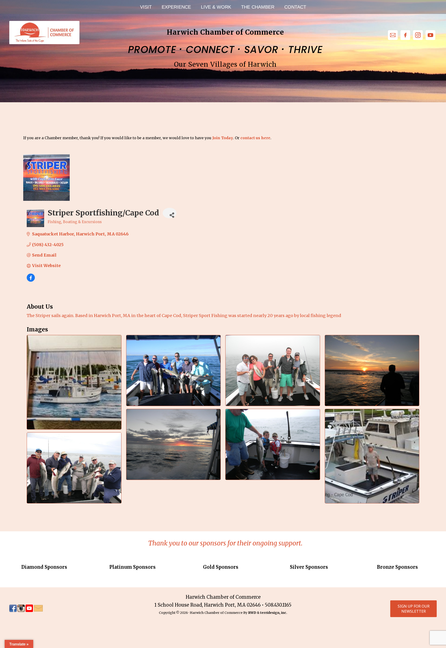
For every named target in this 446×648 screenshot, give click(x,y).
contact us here (255, 138)
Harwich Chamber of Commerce (44, 32)
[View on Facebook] (31, 280)
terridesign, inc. (273, 613)
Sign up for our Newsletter (414, 609)
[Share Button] (170, 213)
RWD (252, 613)
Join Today (222, 138)
